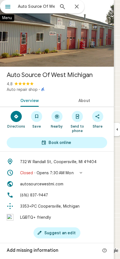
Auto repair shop (22, 89)
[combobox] (36, 6)
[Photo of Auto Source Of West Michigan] (57, 33)
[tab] (28, 100)
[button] (57, 172)
